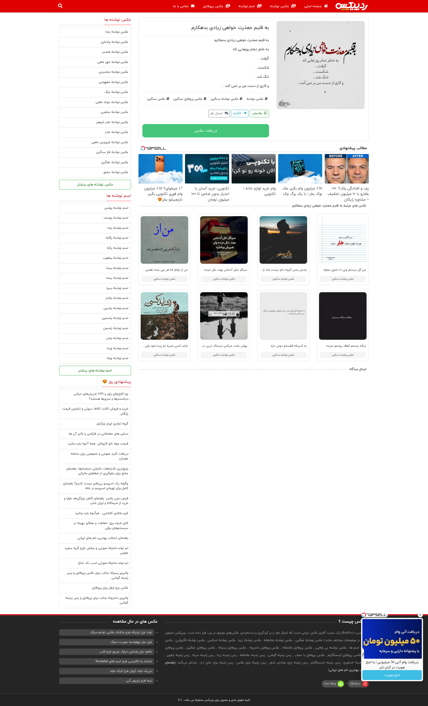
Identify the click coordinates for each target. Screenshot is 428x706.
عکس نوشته (280, 6)
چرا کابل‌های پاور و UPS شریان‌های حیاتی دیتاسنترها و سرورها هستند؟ (101, 396)
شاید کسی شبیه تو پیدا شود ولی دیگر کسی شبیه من (153, 346)
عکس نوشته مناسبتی (113, 72)
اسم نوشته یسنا (117, 268)
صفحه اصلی (313, 6)
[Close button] (420, 614)
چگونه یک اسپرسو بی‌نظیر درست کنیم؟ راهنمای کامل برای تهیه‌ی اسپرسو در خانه (95, 486)
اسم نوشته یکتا (117, 248)
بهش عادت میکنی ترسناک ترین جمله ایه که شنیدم (213, 346)
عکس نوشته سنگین (224, 99)
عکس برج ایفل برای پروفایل (110, 588)
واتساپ (257, 113)
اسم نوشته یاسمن (115, 328)
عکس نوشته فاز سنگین (112, 152)
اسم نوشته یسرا (117, 288)
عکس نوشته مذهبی (114, 112)
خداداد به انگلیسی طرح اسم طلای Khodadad (124, 661)
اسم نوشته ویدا (117, 348)
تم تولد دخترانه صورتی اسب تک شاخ (103, 563)
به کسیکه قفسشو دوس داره (289, 346)
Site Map (330, 684)
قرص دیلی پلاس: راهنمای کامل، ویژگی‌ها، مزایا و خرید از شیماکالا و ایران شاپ (96, 501)
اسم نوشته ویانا (117, 358)
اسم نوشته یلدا (117, 228)
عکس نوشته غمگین (114, 162)
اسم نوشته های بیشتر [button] (95, 370)
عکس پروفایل (213, 6)
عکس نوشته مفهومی (113, 82)
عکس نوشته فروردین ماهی (109, 142)
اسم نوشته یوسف (116, 218)
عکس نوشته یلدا (117, 32)
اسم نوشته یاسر (117, 338)
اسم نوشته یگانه (117, 238)
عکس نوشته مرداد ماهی (112, 102)
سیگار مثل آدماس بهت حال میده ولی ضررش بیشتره (213, 270)
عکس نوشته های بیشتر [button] (95, 184)
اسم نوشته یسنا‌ (117, 278)
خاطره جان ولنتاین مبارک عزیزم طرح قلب (126, 652)
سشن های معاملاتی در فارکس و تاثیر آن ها (98, 434)
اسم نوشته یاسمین (115, 318)
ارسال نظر (216, 113)
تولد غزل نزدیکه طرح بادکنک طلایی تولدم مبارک (121, 632)
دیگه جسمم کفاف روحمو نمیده (346, 346)
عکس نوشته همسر (115, 52)
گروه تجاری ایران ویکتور (112, 423)
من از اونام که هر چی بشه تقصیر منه (164, 270)
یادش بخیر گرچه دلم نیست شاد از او (283, 270)
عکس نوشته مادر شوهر (112, 122)
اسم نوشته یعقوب (115, 258)
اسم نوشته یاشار (117, 298)
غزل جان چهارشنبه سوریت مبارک (131, 642)
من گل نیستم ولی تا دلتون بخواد (344, 270)
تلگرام (237, 113)
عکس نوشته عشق (116, 172)
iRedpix (355, 684)
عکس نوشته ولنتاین (114, 42)
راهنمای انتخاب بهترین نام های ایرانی (103, 538)
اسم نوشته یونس (116, 208)
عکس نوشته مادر (116, 132)
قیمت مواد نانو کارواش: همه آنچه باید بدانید (98, 444)
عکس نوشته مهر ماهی (112, 62)
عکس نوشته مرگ (116, 92)
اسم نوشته (247, 6)
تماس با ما (181, 6)
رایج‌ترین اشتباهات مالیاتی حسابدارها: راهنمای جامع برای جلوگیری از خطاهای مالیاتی (97, 471)
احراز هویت (392, 675)
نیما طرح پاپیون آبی (139, 681)
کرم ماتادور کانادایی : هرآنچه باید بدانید (101, 513)
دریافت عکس (205, 130)
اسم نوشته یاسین (116, 308)
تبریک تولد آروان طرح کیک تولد (131, 671)
